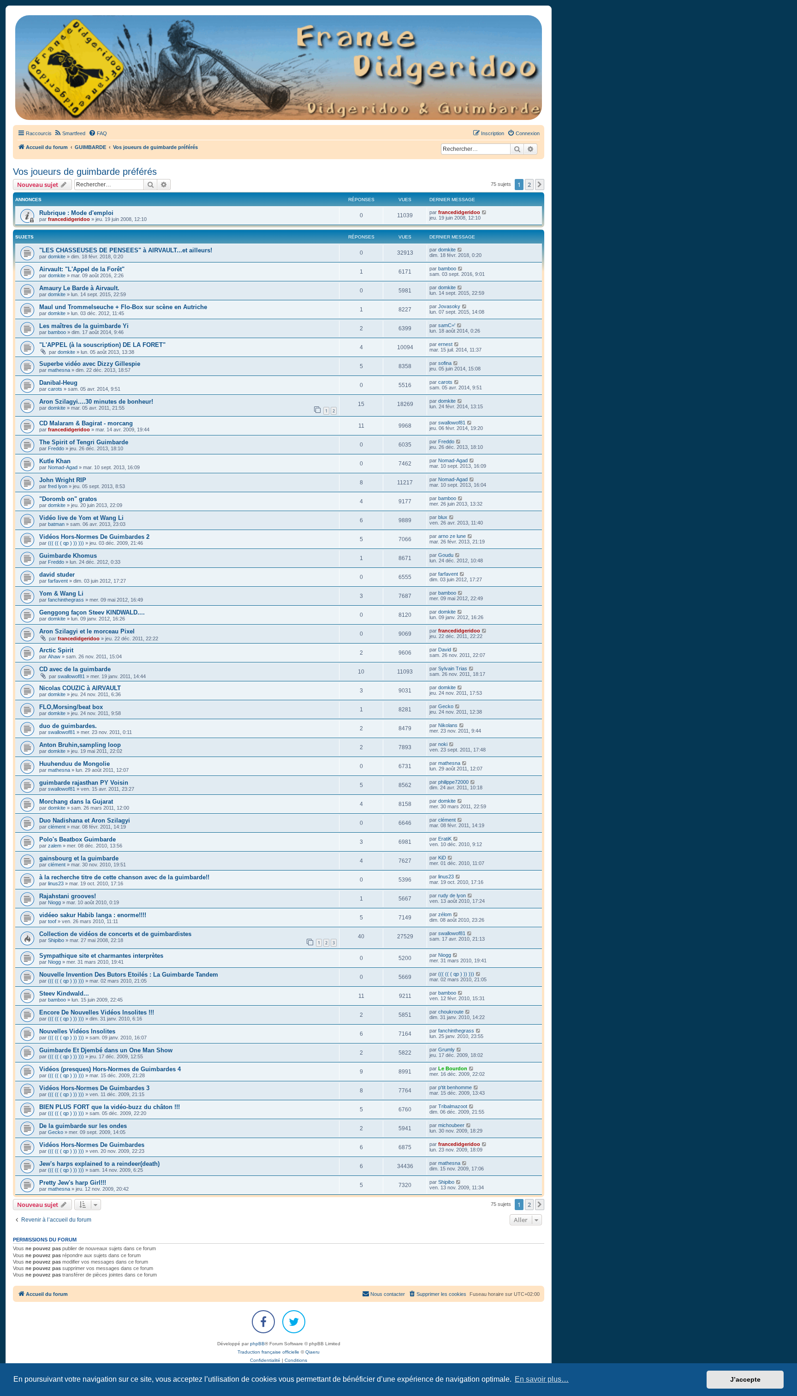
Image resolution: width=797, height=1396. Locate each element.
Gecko (445, 706)
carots (55, 389)
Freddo (56, 448)
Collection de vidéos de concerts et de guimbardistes (115, 934)
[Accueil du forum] (278, 67)
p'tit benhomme (455, 1087)
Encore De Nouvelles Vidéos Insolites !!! (96, 1012)
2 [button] (529, 184)
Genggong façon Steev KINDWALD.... (92, 612)
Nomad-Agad (62, 467)
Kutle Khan (55, 461)
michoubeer (451, 1125)
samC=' (446, 325)
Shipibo (56, 940)
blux (442, 517)
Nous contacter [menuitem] (387, 1294)
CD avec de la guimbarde (75, 669)
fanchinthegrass (66, 600)
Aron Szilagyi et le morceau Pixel (87, 631)
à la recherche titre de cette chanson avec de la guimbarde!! (124, 877)
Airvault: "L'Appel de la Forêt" (82, 269)
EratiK (445, 838)
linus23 (56, 883)
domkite (56, 256)
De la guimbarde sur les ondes (83, 1125)
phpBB (257, 1343)
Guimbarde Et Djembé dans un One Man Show (105, 1050)
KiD (442, 857)
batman (56, 524)
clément (56, 826)
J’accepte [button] (745, 1379)
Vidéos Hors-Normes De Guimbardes (91, 1144)
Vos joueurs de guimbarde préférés (85, 172)
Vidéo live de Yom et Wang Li (81, 517)
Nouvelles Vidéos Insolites (77, 1031)
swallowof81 (451, 422)
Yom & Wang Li (61, 593)
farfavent (58, 581)
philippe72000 (453, 782)
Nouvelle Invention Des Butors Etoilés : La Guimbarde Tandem (128, 974)
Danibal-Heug (58, 382)
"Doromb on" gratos (68, 498)
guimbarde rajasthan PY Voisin (83, 782)
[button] (539, 184)
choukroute (451, 1011)
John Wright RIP (62, 480)
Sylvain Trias (452, 668)
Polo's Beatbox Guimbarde (77, 839)
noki (442, 744)
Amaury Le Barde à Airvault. (79, 288)
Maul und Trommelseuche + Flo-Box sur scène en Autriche (123, 307)
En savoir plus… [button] (542, 1379)
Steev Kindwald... (64, 993)
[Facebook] (263, 1321)
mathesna (59, 370)
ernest (445, 344)
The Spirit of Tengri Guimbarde (83, 442)
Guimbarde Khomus (68, 555)
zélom (445, 914)
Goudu (445, 555)
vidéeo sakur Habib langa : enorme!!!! (92, 915)
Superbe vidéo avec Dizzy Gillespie (89, 363)
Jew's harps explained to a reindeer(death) (99, 1163)
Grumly (446, 1049)
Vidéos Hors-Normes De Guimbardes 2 (94, 536)
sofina (445, 363)
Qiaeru (312, 1351)
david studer (57, 574)
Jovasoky (449, 306)
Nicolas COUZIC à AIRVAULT (80, 688)
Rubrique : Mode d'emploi (76, 212)
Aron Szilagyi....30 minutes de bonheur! (96, 401)
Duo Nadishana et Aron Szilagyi (84, 820)
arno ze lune (452, 536)
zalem (54, 845)
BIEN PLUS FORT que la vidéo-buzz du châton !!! (109, 1107)
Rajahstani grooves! (67, 896)
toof (52, 921)
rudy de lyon (452, 895)
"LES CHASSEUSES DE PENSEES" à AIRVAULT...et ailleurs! (125, 250)
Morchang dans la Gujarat (76, 801)
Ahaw (54, 656)
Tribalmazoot (452, 1106)
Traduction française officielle (268, 1351)
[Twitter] (293, 1321)
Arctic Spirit (56, 650)
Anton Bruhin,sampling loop (80, 744)
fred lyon (57, 486)
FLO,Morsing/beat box (71, 707)
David (444, 649)
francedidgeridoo (69, 219)
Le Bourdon (452, 1068)
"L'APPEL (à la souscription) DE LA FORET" (102, 344)
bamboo (447, 268)
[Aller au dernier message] (485, 212)
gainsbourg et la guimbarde (79, 858)
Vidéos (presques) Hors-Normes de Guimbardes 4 (110, 1069)
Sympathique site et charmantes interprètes (101, 955)
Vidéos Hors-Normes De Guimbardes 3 (94, 1088)
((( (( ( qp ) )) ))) (66, 543)
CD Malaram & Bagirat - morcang (86, 423)
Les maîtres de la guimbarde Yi (84, 325)
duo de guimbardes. (68, 725)
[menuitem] (69, 133)
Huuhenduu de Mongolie (74, 763)
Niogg (54, 902)
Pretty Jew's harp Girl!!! (72, 1182)
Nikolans (448, 725)
